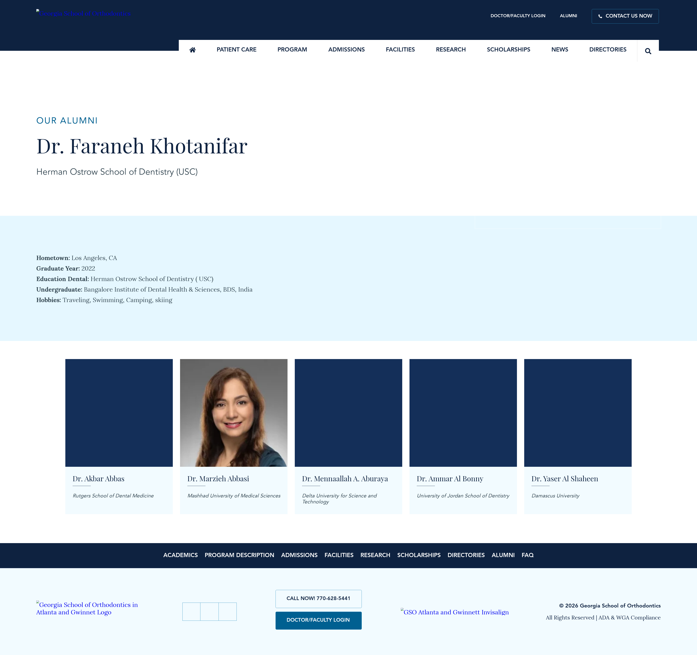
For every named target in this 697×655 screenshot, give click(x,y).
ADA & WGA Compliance (630, 617)
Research (451, 50)
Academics (180, 556)
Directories (608, 50)
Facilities (400, 50)
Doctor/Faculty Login (518, 16)
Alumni (568, 16)
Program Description (239, 556)
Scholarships (508, 50)
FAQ (528, 556)
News (559, 50)
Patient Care (236, 50)
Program (292, 50)
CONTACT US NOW (629, 16)
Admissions (346, 50)
